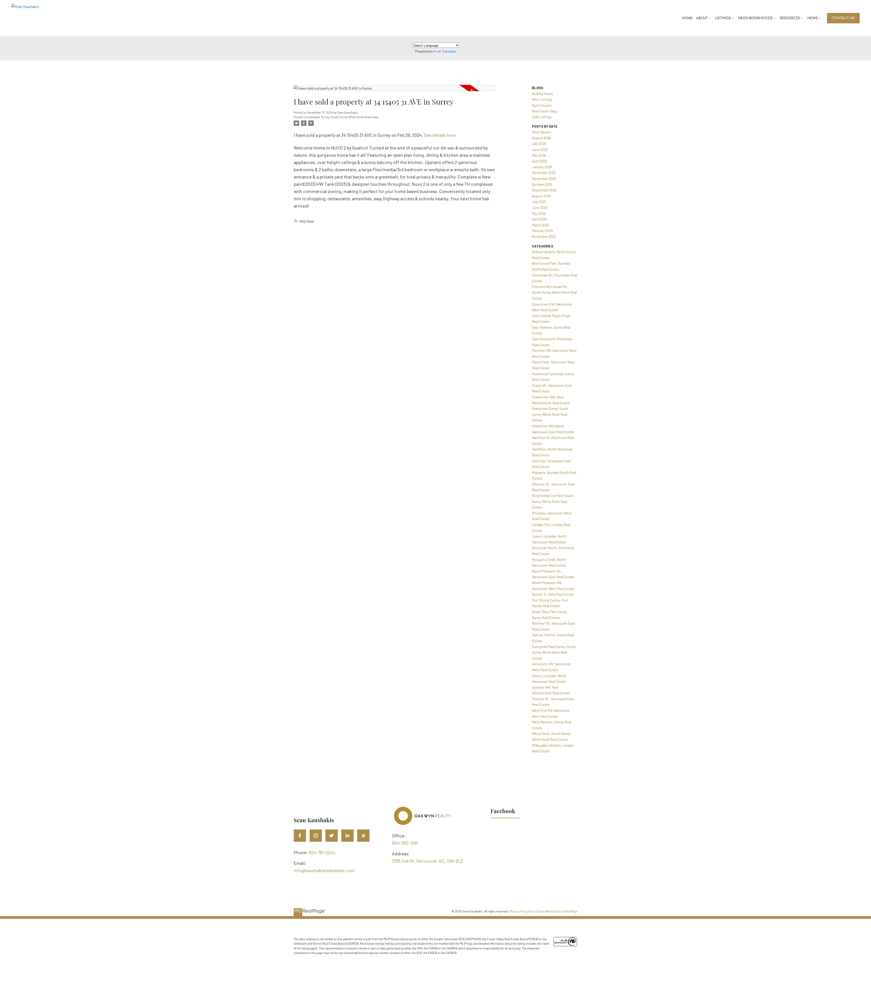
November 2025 (544, 178)
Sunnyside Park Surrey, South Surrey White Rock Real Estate (554, 652)
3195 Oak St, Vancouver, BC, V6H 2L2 (427, 860)
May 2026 (539, 155)
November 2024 (544, 236)
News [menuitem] (812, 18)
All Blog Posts (542, 93)
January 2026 (542, 167)
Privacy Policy (519, 911)
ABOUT (702, 18)
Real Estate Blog (544, 111)
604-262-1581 (405, 843)
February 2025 (542, 230)
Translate (449, 51)
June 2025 (540, 207)
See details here (440, 135)
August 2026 (541, 138)
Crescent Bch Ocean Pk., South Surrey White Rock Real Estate (554, 292)
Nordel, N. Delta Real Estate (553, 594)
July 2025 (539, 201)
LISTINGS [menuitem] (723, 18)
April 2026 (539, 161)
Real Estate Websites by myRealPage (553, 911)
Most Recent (541, 132)
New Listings (542, 99)
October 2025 (542, 184)
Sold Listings (542, 117)
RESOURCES (790, 18)
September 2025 (544, 190)
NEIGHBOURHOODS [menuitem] (755, 18)
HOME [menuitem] (687, 18)
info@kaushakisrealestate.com (324, 870)
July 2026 (539, 143)
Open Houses (542, 105)
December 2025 (543, 172)
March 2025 (540, 225)
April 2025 (539, 219)
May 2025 (539, 213)
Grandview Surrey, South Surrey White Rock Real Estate (342, 117)
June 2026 (540, 149)
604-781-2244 (322, 852)
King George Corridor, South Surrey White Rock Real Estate (552, 501)
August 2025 (541, 196)
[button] (843, 18)
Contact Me (843, 18)
